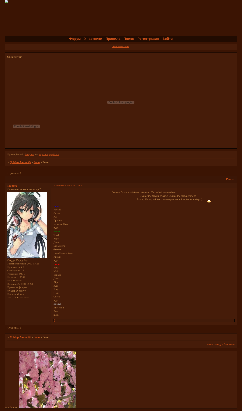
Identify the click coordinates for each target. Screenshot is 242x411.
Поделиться (59, 185)
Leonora (12, 185)
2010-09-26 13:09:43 (73, 185)
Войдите (29, 154)
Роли (37, 162)
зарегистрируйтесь (49, 154)
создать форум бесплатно (221, 344)
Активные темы (120, 46)
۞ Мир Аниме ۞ (20, 162)
